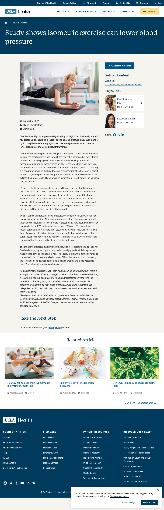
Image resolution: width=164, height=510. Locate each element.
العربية (6, 457)
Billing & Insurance (91, 452)
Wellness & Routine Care (94, 478)
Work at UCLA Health (132, 476)
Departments (129, 442)
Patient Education (91, 447)
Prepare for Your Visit (92, 437)
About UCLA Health (132, 437)
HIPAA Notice (46, 492)
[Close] (158, 490)
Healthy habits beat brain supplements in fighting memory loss (28, 384)
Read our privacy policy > (119, 496)
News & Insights (19, 22)
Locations (107, 11)
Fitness (138, 84)
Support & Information (93, 467)
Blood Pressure (127, 84)
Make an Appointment (53, 457)
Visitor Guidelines (91, 442)
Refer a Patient (70, 3)
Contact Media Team (132, 466)
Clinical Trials (49, 467)
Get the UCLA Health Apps (15, 467)
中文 (5, 452)
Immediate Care (50, 447)
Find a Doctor (149, 11)
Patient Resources (84, 11)
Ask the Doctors (112, 84)
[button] (47, 3)
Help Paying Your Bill (92, 457)
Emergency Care (50, 452)
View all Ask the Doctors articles (140, 402)
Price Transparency (92, 462)
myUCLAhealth (89, 3)
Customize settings (128, 502)
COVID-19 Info (89, 473)
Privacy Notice (61, 492)
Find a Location (50, 442)
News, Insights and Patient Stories (138, 447)
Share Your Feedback (12, 442)
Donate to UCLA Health (133, 471)
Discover (126, 11)
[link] (114, 135)
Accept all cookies (149, 502)
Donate (106, 3)
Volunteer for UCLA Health (135, 481)
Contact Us (125, 3)
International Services (12, 447)
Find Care (61, 11)
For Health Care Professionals (136, 452)
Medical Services (50, 462)
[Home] (6, 22)
